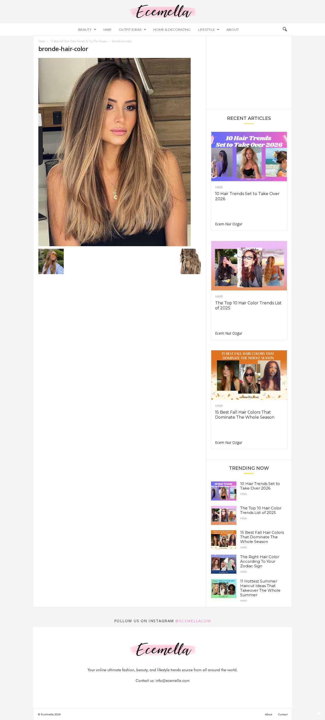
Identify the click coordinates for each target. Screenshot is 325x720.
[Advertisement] (249, 72)
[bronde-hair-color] (119, 152)
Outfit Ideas (130, 29)
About (232, 29)
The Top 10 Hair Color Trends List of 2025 (260, 510)
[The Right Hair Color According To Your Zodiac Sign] (223, 564)
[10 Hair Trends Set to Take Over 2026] (249, 156)
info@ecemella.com (173, 680)
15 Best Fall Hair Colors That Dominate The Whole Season (244, 415)
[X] (169, 691)
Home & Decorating (171, 29)
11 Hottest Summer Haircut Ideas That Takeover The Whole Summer (260, 588)
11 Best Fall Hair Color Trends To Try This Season (78, 41)
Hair (107, 29)
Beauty (85, 29)
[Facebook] (145, 691)
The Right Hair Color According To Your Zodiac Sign (259, 561)
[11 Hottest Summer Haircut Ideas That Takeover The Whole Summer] (223, 588)
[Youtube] (180, 691)
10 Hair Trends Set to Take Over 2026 (260, 486)
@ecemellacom (193, 620)
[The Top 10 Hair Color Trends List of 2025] (249, 265)
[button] (284, 29)
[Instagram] (157, 691)
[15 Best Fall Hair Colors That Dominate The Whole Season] (249, 375)
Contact (282, 714)
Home (41, 41)
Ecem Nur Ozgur (228, 224)
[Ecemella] (162, 11)
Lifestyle (206, 29)
